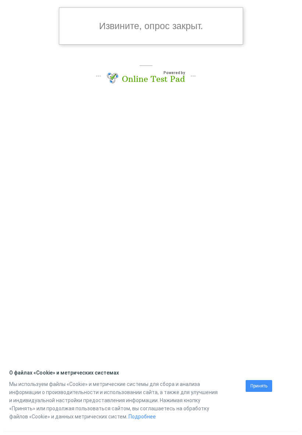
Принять (258, 386)
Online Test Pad (153, 79)
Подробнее (142, 417)
